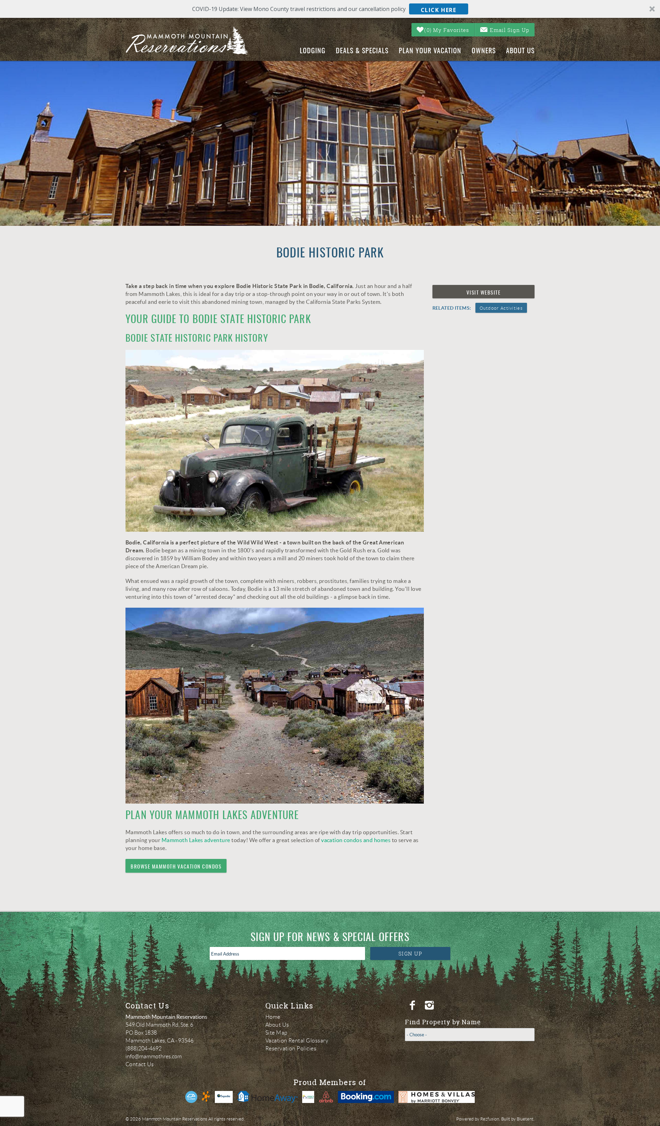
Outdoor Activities (501, 308)
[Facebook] (413, 1005)
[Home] (192, 40)
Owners (484, 51)
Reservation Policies (291, 1048)
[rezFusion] (206, 1097)
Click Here (438, 10)
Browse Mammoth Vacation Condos (176, 867)
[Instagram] (430, 1005)
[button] (330, 9)
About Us (520, 51)
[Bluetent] (191, 1097)
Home (272, 1017)
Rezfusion (489, 1119)
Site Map (276, 1033)
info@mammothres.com (153, 1056)
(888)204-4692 (143, 1048)
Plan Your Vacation (430, 51)
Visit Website (483, 293)
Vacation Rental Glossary (297, 1041)
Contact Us (139, 1064)
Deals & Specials (362, 51)
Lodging (313, 51)
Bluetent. (526, 1119)
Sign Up (410, 953)
